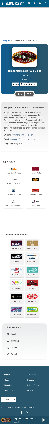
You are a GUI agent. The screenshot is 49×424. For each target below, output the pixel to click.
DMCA (30, 391)
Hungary (6, 41)
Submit (7, 375)
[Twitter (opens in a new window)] (27, 412)
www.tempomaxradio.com (22, 135)
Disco (24, 79)
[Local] (34, 3)
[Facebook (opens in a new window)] (21, 412)
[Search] (45, 3)
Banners (30, 380)
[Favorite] (29, 3)
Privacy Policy (33, 385)
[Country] (40, 3)
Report (25, 84)
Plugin (6, 380)
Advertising (31, 375)
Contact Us (8, 391)
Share (17, 84)
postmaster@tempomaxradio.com (23, 139)
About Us (8, 385)
